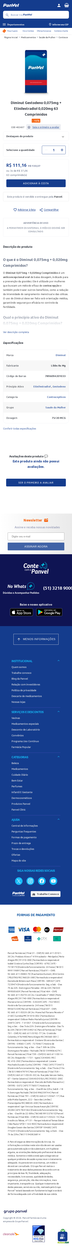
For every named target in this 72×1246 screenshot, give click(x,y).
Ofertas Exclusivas (44, 31)
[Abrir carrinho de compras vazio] (66, 5)
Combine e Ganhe (61, 31)
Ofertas (16, 854)
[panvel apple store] (21, 612)
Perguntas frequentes (24, 831)
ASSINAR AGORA (36, 546)
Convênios (18, 735)
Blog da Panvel (20, 678)
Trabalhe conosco (21, 673)
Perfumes (17, 786)
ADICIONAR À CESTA (36, 183)
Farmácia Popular (21, 747)
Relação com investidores (26, 684)
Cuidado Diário (20, 774)
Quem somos (19, 667)
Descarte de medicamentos (27, 696)
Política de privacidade (24, 690)
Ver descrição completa (16, 332)
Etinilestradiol (42, 386)
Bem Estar (17, 780)
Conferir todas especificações (19, 428)
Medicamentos (28, 37)
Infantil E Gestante (22, 792)
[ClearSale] (11, 1233)
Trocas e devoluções (23, 849)
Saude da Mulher (56, 407)
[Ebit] (38, 1233)
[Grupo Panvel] (15, 1210)
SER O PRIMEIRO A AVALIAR (35, 482)
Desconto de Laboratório (26, 729)
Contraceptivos (56, 397)
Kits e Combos (28, 31)
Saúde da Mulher (47, 37)
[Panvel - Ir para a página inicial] (28, 5)
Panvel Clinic (19, 809)
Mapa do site (19, 860)
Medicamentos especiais (25, 723)
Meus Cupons (12, 31)
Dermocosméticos (22, 798)
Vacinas (16, 718)
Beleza (15, 763)
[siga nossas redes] (19, 881)
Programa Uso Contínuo (25, 741)
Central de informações (25, 825)
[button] (36, 136)
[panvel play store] (49, 612)
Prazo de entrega (21, 843)
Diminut (61, 355)
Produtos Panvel (21, 803)
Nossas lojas (18, 702)
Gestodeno (59, 386)
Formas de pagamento (24, 837)
